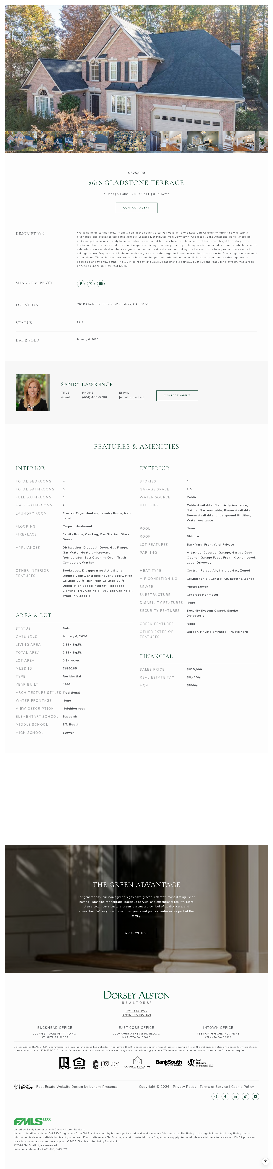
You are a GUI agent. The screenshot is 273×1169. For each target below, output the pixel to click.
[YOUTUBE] (255, 1096)
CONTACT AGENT (177, 395)
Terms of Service (214, 1086)
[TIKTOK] (245, 1096)
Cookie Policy (242, 1086)
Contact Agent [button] (136, 207)
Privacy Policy (184, 1086)
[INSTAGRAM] (215, 1096)
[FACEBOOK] (225, 1096)
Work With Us (136, 933)
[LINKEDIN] (235, 1096)
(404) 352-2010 (136, 1010)
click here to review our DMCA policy (227, 1137)
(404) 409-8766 (94, 397)
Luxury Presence (103, 1086)
